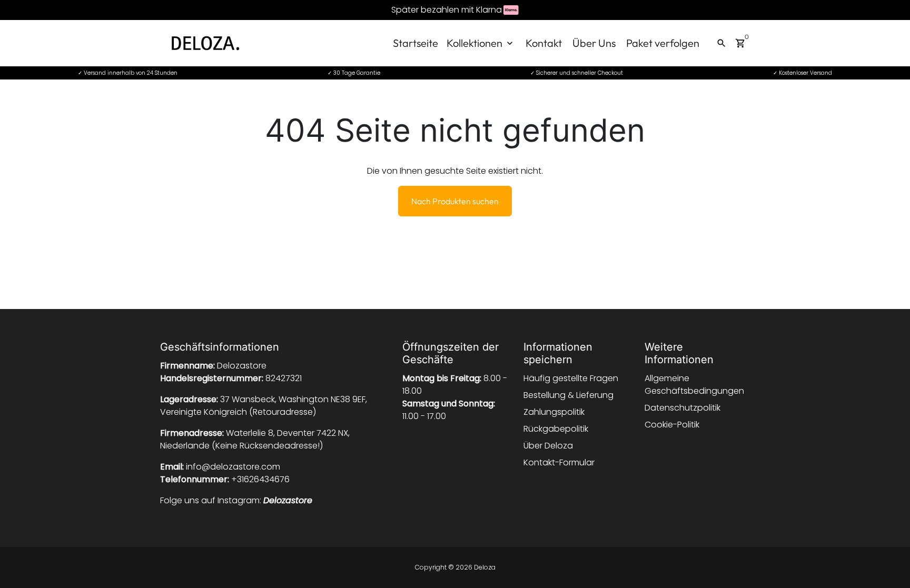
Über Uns (594, 42)
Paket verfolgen (662, 42)
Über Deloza (548, 446)
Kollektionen (481, 42)
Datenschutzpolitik (682, 408)
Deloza (485, 567)
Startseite (415, 42)
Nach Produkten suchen (455, 201)
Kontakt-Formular (559, 462)
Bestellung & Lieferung (568, 395)
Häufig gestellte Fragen (570, 378)
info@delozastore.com (233, 467)
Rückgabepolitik (555, 429)
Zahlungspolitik (554, 412)
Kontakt (544, 42)
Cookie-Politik (672, 424)
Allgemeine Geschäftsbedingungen (694, 384)
